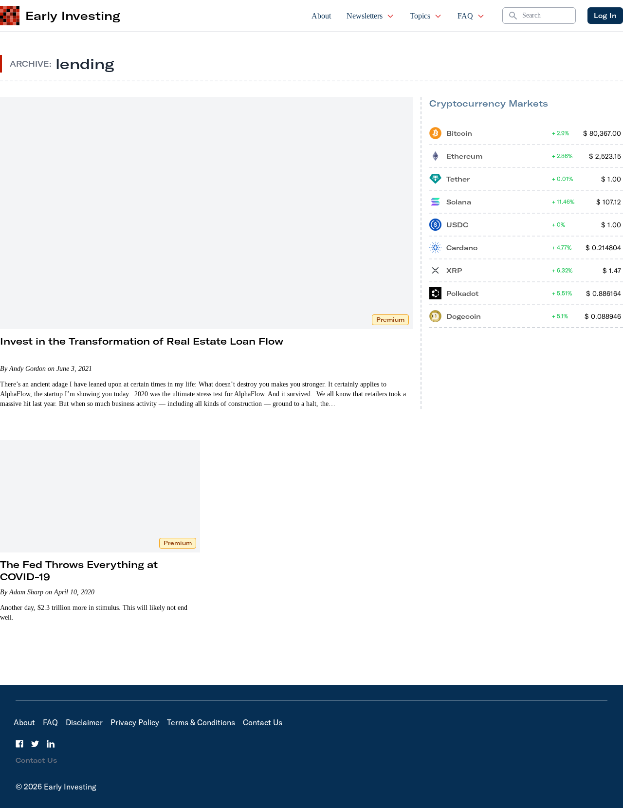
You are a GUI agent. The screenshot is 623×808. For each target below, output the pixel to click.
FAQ (465, 16)
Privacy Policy (134, 722)
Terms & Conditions (201, 722)
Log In (605, 15)
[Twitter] (35, 744)
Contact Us (262, 722)
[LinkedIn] (51, 744)
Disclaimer (84, 722)
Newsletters (365, 16)
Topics (420, 16)
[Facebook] (19, 744)
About (321, 16)
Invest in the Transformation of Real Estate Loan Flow (141, 341)
